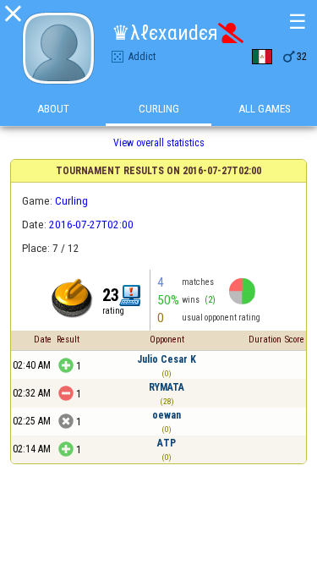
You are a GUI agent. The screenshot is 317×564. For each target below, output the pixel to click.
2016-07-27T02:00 (91, 224)
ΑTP (166, 443)
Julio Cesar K (166, 359)
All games (264, 108)
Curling (159, 108)
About (53, 108)
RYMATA (166, 387)
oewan (166, 415)
